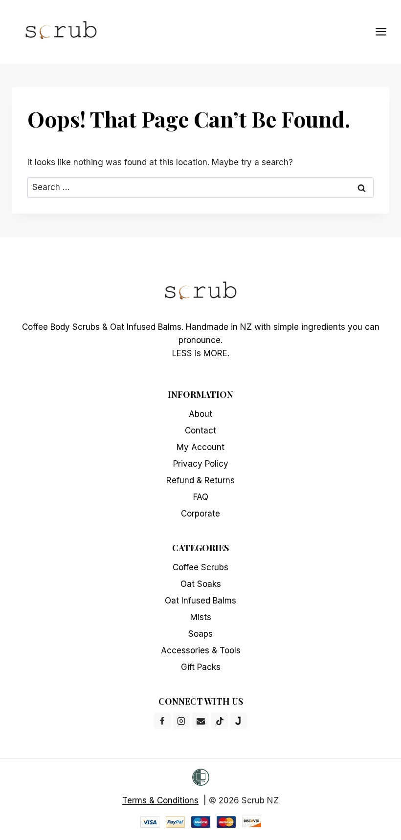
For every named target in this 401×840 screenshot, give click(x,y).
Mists (200, 617)
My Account (200, 447)
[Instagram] (181, 720)
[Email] (200, 720)
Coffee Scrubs (200, 567)
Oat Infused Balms (200, 600)
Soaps (200, 634)
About (200, 414)
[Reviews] (238, 720)
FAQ (200, 497)
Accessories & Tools (201, 650)
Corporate (200, 513)
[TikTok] (219, 720)
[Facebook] (162, 720)
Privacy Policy (200, 464)
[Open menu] (386, 31)
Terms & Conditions (160, 800)
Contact (200, 430)
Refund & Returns (200, 480)
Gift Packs (201, 667)
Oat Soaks (200, 584)
